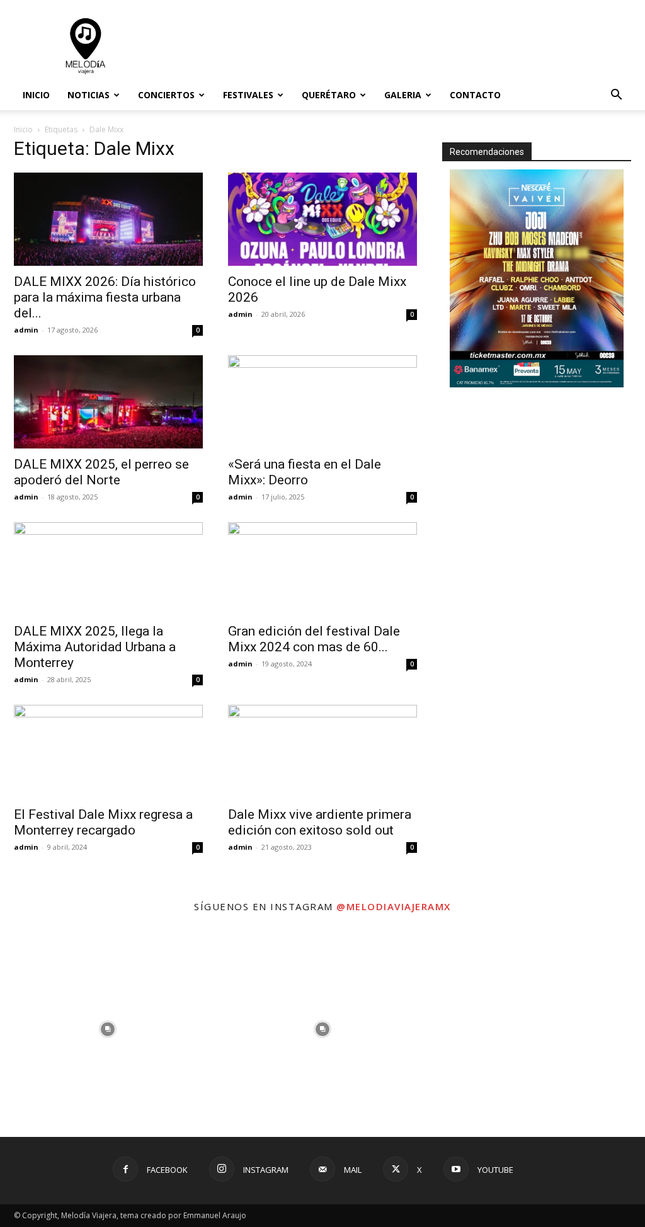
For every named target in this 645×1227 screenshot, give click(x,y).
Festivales (248, 95)
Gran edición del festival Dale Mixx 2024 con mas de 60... (314, 639)
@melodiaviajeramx (393, 906)
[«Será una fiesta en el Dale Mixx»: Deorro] (322, 401)
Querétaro (329, 95)
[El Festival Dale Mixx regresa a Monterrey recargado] (108, 751)
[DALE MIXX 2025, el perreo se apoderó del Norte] (108, 401)
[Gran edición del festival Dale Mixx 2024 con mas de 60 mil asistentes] (322, 568)
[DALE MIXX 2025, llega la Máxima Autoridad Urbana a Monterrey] (108, 568)
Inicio (36, 95)
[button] (616, 96)
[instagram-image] (107, 1029)
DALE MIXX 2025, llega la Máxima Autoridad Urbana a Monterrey (95, 647)
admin (26, 329)
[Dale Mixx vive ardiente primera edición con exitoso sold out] (322, 751)
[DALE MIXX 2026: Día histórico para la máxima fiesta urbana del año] (108, 219)
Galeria (402, 95)
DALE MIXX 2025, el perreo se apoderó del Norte (101, 472)
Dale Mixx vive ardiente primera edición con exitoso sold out (319, 822)
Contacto (475, 95)
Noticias (88, 95)
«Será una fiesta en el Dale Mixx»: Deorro (304, 472)
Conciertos (166, 95)
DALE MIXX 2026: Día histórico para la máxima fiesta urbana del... (105, 297)
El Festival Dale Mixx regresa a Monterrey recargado (103, 822)
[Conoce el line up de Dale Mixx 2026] (322, 219)
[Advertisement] (401, 46)
